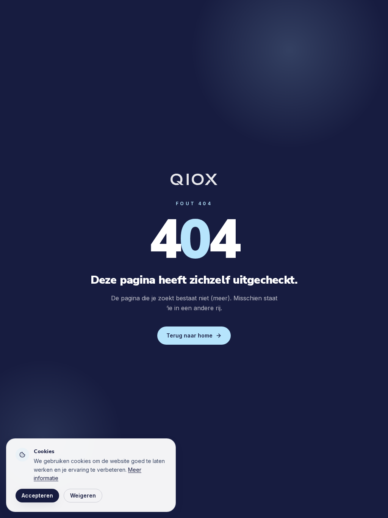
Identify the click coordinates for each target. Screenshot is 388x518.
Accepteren (37, 495)
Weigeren (83, 495)
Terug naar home (189, 335)
